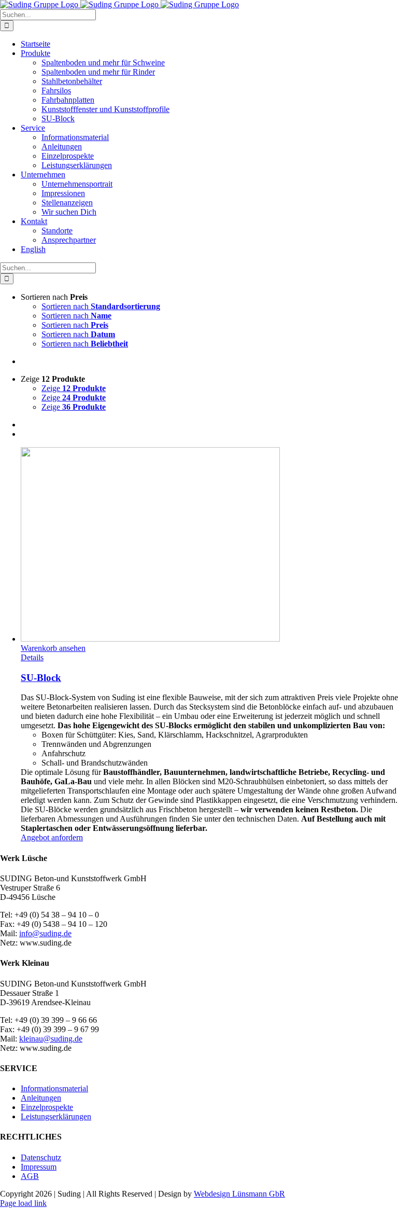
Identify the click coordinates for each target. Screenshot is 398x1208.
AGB (30, 1176)
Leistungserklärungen (56, 1116)
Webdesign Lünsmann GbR (239, 1193)
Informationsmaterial (54, 1088)
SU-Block (41, 677)
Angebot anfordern (52, 837)
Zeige (73, 388)
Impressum (38, 1166)
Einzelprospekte (47, 1107)
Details (32, 657)
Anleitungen (41, 1097)
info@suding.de (45, 933)
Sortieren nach (100, 306)
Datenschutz (41, 1157)
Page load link (23, 1203)
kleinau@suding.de (50, 1038)
